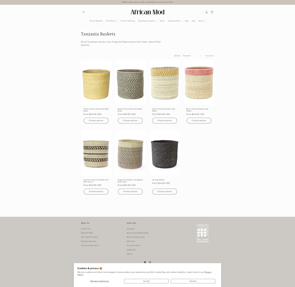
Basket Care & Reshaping (137, 233)
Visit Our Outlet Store (90, 245)
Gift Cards (131, 241)
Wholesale (131, 250)
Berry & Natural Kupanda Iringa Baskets (197, 110)
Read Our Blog (87, 233)
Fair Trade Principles (89, 237)
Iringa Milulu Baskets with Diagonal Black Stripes (130, 181)
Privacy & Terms (133, 245)
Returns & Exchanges (136, 237)
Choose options (96, 120)
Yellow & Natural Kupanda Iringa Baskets (163, 110)
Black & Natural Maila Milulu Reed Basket (130, 110)
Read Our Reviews (88, 241)
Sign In (130, 254)
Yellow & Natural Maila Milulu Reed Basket (96, 110)
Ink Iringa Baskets (158, 180)
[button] (83, 12)
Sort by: (177, 56)
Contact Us (85, 229)
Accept (146, 281)
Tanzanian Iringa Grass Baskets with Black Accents (96, 181)
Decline (193, 281)
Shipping (130, 229)
